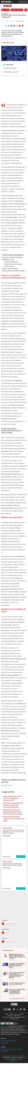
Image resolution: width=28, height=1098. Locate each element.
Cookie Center (14, 1019)
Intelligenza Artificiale (7, 9)
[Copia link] (17, 26)
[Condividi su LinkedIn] (11, 26)
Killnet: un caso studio (10, 268)
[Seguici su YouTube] (24, 1009)
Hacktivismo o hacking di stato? (13, 271)
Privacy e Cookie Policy (14, 1015)
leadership (18, 380)
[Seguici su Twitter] (17, 1009)
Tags (15, 1014)
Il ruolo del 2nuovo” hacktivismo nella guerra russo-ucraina (13, 264)
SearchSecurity (11, 21)
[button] (1, 6)
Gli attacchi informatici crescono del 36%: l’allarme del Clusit (14, 819)
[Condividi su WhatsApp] (5, 26)
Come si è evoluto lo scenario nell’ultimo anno (12, 258)
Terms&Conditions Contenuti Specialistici (14, 1017)
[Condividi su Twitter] (8, 26)
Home (3, 21)
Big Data (17, 9)
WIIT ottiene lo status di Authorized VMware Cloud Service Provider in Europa (12, 812)
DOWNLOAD (21, 856)
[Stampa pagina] (22, 26)
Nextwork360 (4, 1026)
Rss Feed (21, 1014)
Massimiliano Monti (7, 42)
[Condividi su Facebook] (14, 26)
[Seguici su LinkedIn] (14, 1009)
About (6, 1014)
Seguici (6, 1009)
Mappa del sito (14, 1061)
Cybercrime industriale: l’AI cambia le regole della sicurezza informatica (13, 805)
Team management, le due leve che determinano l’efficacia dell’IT (12, 798)
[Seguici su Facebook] (21, 1009)
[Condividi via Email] (20, 26)
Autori (11, 1014)
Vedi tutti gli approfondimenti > (17, 998)
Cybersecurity (20, 21)
